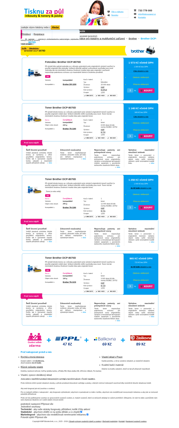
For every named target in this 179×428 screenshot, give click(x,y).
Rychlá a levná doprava (32, 357)
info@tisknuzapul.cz (147, 14)
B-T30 (103, 132)
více (50, 163)
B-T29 (103, 286)
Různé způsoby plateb (32, 367)
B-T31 (103, 211)
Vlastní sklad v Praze (112, 357)
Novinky (114, 15)
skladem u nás (141, 71)
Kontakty (142, 17)
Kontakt (122, 421)
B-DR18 (104, 90)
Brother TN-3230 (69, 282)
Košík (82, 31)
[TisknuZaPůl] (51, 13)
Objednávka (34, 48)
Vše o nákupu (117, 11)
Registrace (39, 34)
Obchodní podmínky (110, 421)
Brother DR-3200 (69, 84)
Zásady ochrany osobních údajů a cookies (85, 421)
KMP (102, 87)
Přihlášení (26, 34)
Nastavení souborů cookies (136, 421)
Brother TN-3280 (69, 129)
